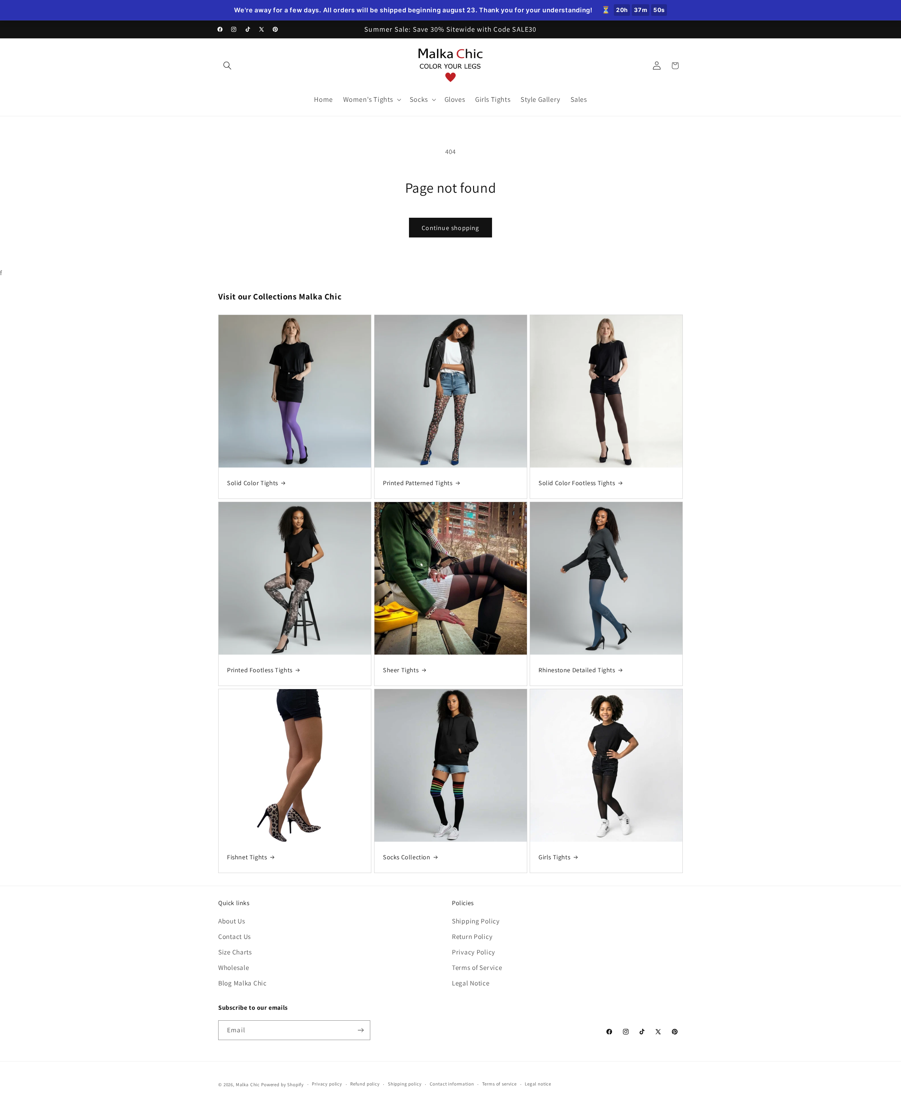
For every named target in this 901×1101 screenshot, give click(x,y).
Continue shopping (450, 228)
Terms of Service (477, 967)
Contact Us (234, 936)
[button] (227, 65)
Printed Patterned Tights (417, 483)
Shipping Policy (476, 921)
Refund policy (365, 1084)
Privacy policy (327, 1084)
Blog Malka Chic (242, 983)
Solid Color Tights (252, 483)
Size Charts (235, 952)
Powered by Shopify (282, 1085)
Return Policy (472, 936)
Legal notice (538, 1084)
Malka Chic (248, 1085)
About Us (231, 921)
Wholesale (233, 967)
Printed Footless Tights (259, 670)
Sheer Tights (400, 670)
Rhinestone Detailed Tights (576, 670)
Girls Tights (554, 857)
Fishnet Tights (247, 857)
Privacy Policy (473, 952)
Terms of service (499, 1084)
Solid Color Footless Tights (576, 483)
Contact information (452, 1084)
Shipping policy (405, 1084)
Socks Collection (406, 857)
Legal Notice (471, 983)
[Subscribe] (360, 1030)
